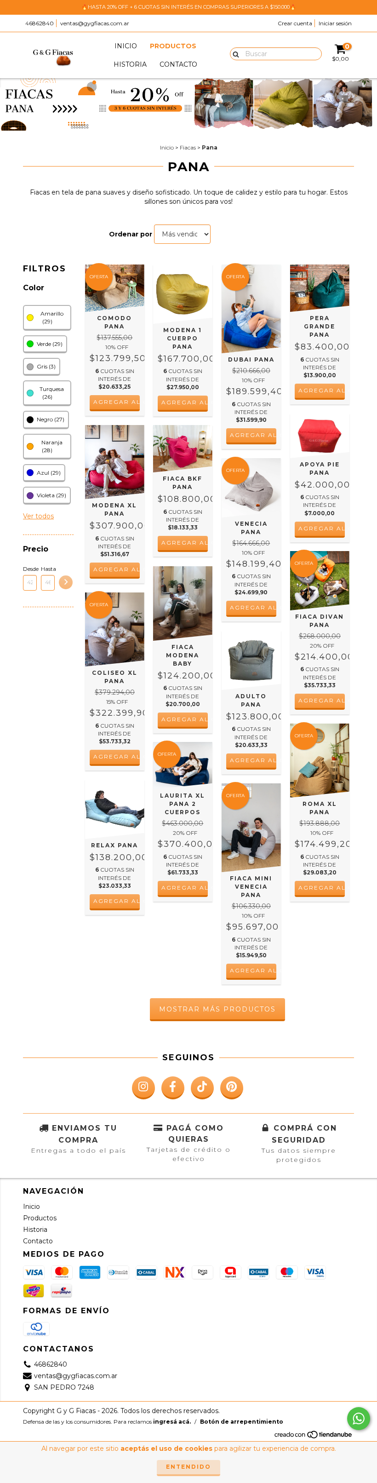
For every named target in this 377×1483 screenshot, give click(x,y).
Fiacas (188, 147)
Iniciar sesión (335, 23)
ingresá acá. (172, 1421)
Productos (173, 46)
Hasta (48, 568)
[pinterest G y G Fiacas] (231, 1087)
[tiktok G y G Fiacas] (202, 1087)
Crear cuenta (295, 23)
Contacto (178, 64)
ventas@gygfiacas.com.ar (94, 23)
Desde (30, 568)
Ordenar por (130, 234)
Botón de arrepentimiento (241, 1421)
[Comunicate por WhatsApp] (358, 1418)
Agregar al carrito (116, 401)
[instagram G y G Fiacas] (143, 1087)
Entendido (188, 1466)
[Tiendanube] (314, 1437)
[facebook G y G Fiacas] (172, 1087)
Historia (130, 64)
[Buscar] (234, 53)
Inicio (125, 46)
